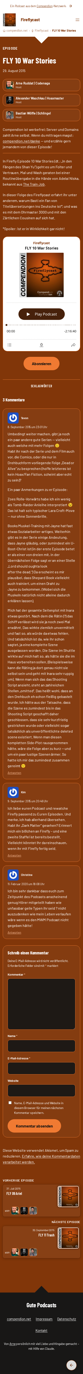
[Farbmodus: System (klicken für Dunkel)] (70, 6)
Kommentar (16, 974)
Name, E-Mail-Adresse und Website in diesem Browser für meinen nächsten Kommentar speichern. (38, 1108)
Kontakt (41, 1330)
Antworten (14, 773)
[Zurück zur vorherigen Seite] (71, 1365)
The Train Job (34, 184)
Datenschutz (66, 1319)
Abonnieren (41, 363)
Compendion (45, 6)
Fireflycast (30, 19)
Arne (12, 1344)
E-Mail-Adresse (19, 1058)
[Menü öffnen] (77, 20)
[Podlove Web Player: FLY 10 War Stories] (41, 294)
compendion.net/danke (21, 141)
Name (12, 1036)
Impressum (44, 1319)
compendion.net (17, 30)
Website (13, 1080)
